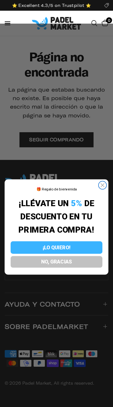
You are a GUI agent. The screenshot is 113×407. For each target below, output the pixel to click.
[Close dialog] (103, 185)
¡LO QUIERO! (56, 247)
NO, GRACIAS (56, 262)
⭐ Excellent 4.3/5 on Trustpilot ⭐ (50, 5)
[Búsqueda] (94, 23)
